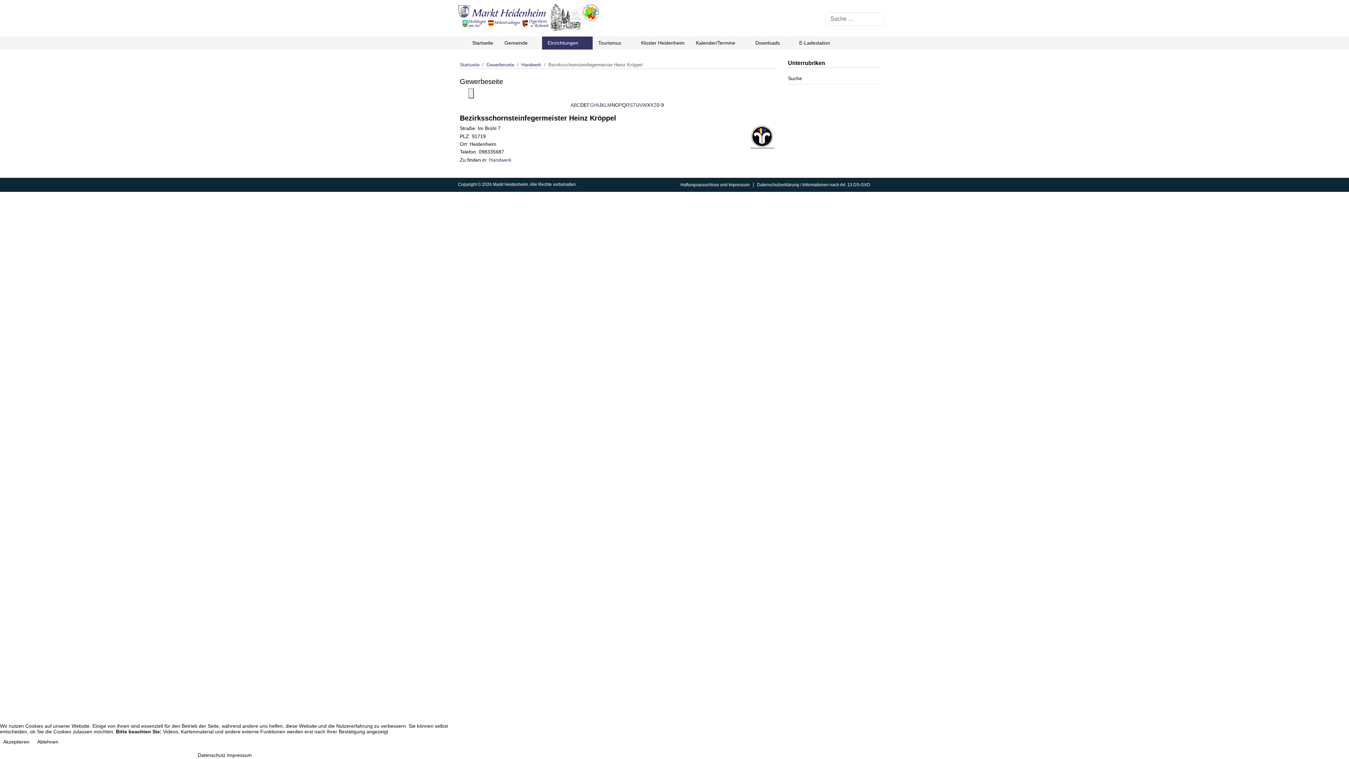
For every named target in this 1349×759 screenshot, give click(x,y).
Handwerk (500, 160)
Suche (795, 78)
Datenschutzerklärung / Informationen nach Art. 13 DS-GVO (813, 184)
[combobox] (855, 19)
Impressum (239, 755)
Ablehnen (47, 742)
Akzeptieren (16, 742)
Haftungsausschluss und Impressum (715, 184)
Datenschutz (212, 755)
